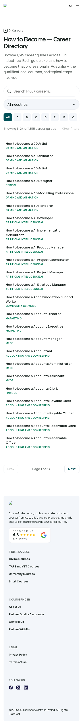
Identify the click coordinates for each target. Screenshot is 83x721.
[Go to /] (6, 31)
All (8, 117)
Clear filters (70, 128)
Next (72, 469)
